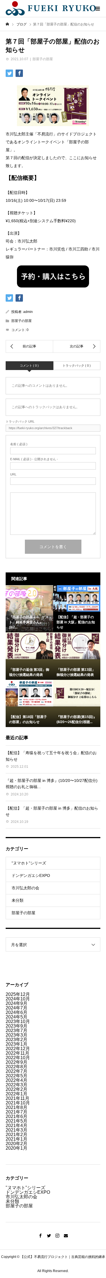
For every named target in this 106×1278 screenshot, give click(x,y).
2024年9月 (16, 1003)
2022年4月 (16, 1080)
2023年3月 (16, 1035)
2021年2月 (16, 1134)
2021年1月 (16, 1139)
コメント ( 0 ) (29, 365)
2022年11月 (17, 1053)
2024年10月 (18, 998)
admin (28, 312)
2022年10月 (18, 1057)
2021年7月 (16, 1112)
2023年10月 (18, 1021)
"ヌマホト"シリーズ (29, 863)
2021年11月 (17, 1098)
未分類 (17, 900)
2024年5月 (16, 1017)
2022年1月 (16, 1093)
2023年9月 (16, 1026)
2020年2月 (16, 1143)
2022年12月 (18, 1048)
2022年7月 (16, 1071)
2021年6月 (16, 1116)
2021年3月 (16, 1130)
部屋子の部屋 (43, 59)
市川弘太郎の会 (25, 888)
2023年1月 (16, 1044)
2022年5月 (16, 1075)
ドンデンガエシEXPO (31, 875)
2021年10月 (18, 1102)
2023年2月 (16, 1039)
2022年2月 (16, 1089)
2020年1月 (16, 1148)
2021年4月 (16, 1125)
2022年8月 (16, 1066)
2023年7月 (16, 1030)
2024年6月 (16, 1012)
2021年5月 (16, 1121)
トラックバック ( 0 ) (76, 365)
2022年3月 (16, 1084)
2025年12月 (18, 994)
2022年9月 (16, 1062)
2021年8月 (16, 1107)
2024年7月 (16, 1007)
